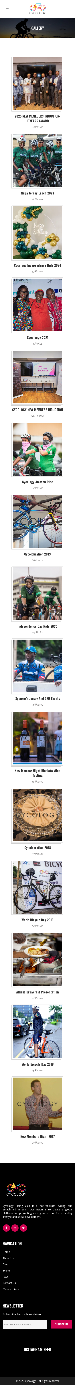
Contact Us (9, 1282)
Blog (5, 1264)
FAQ (5, 1276)
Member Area (11, 1289)
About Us (8, 1258)
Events (7, 1270)
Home (6, 1251)
